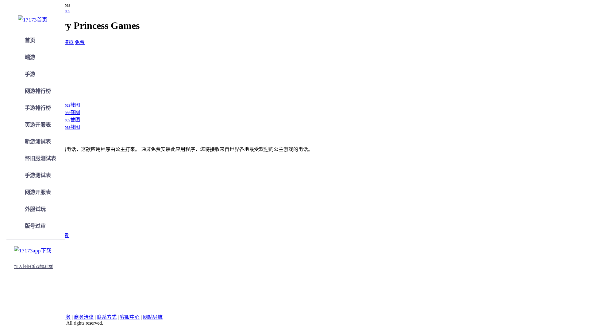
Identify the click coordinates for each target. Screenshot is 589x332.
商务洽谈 (84, 317)
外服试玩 (35, 209)
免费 (80, 42)
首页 (30, 40)
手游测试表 (38, 175)
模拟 (69, 42)
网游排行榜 (38, 91)
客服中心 (130, 317)
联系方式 (107, 317)
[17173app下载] (32, 249)
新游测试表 (38, 141)
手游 (30, 74)
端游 (30, 57)
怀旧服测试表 (40, 158)
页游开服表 (38, 125)
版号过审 (35, 226)
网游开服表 (38, 192)
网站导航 (153, 317)
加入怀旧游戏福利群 (33, 266)
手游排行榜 (38, 108)
